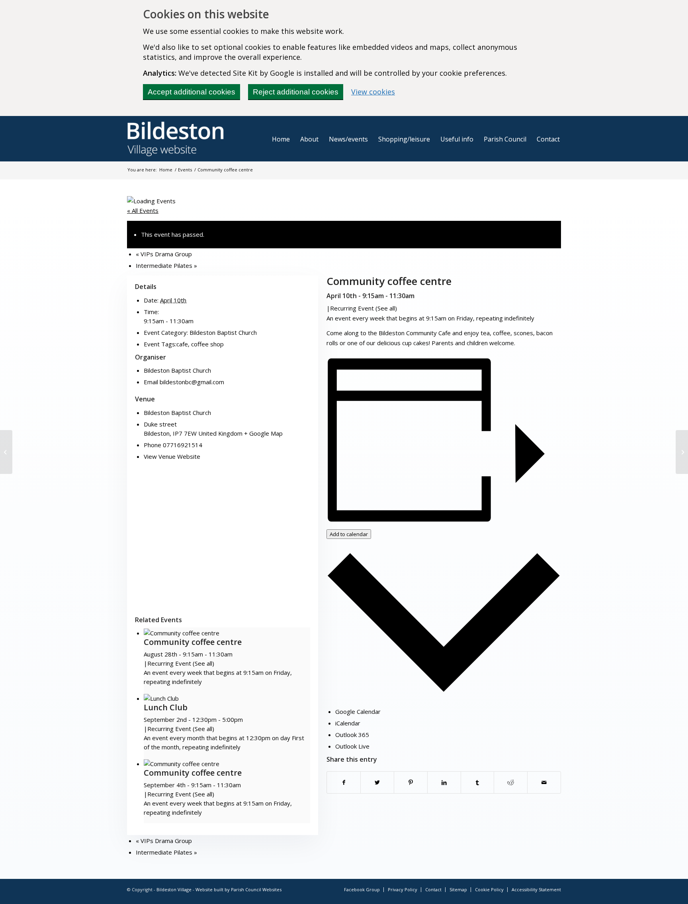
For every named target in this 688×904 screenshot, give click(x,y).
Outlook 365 (352, 735)
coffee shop (207, 344)
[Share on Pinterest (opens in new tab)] (410, 782)
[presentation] (181, 633)
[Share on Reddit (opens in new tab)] (510, 782)
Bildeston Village (174, 889)
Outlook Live (352, 746)
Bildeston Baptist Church (223, 332)
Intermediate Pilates (166, 265)
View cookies (373, 91)
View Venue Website (172, 456)
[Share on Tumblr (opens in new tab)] (477, 782)
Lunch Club (166, 707)
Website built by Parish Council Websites (238, 889)
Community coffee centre (193, 642)
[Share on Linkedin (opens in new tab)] (444, 782)
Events (185, 170)
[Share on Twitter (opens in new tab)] (377, 782)
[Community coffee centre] (6, 452)
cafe (182, 344)
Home (165, 170)
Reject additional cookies (295, 92)
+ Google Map (263, 433)
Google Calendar (358, 711)
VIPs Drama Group (164, 254)
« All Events (142, 210)
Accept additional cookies (191, 92)
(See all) (386, 308)
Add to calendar (349, 534)
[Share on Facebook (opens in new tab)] (343, 782)
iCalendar (347, 723)
